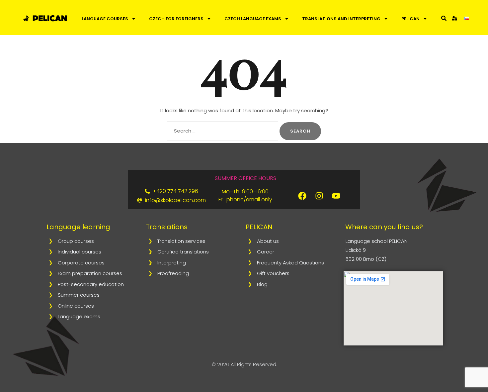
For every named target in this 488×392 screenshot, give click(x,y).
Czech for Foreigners (176, 19)
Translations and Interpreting (341, 19)
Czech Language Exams (252, 19)
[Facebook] (302, 195)
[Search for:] (222, 131)
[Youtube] (336, 195)
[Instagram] (319, 195)
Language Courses (105, 19)
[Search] (443, 18)
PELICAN (410, 19)
